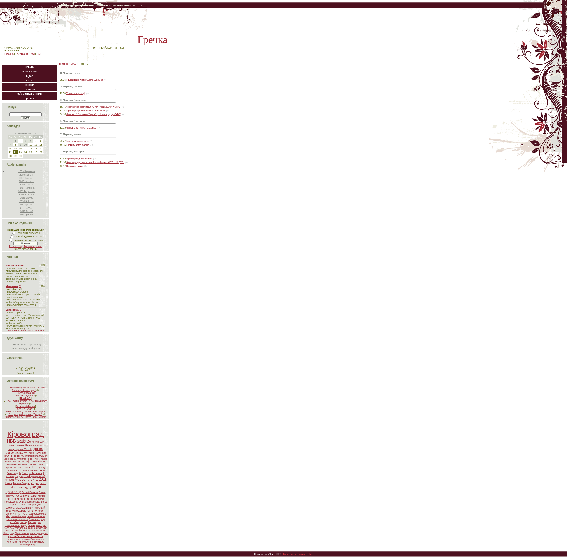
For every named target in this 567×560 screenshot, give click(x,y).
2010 (73, 63)
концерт (15, 455)
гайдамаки (27, 456)
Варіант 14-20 (36, 464)
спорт (33, 533)
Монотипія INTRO (15, 513)
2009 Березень (26, 171)
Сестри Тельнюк (32, 473)
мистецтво (25, 541)
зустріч (12, 536)
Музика (32, 522)
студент (19, 476)
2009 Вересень (26, 191)
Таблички (12, 464)
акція (21, 441)
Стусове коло (20, 495)
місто (34, 467)
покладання (39, 445)
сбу (16, 501)
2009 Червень (26, 181)
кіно (8, 516)
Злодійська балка (36, 513)
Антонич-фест (36, 510)
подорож (39, 499)
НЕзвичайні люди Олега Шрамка (84, 79)
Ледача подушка (25, 395)
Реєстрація (22, 54)
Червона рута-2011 (31, 479)
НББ (11, 441)
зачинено (23, 464)
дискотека (11, 467)
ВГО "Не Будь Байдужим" (26, 348)
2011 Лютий (26, 211)
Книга (8, 483)
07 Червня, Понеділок (73, 100)
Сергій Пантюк (30, 492)
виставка (24, 467)
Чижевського (22, 533)
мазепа (22, 461)
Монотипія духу (20, 487)
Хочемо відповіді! (75, 93)
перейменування (17, 519)
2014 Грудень (26, 214)
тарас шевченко (36, 530)
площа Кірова (15, 449)
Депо (30, 441)
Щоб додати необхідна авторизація (25, 330)
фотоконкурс (14, 539)
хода (24, 530)
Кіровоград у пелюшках (79, 158)
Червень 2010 (25, 133)
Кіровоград (25, 434)
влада (24, 525)
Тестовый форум (25, 406)
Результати (15, 246)
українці (14, 522)
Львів (27, 507)
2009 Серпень (27, 188)
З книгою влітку (74, 166)
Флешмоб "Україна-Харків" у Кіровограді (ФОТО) (93, 114)
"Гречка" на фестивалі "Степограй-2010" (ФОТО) (93, 106)
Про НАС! (25, 398)
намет (43, 461)
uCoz (310, 554)
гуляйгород (23, 458)
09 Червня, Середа (71, 86)
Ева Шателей (13, 530)
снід (12, 533)
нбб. (15, 461)
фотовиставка (15, 507)
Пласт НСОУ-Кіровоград (27, 344)
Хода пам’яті (11, 528)
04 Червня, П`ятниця (72, 121)
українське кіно (26, 528)
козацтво (41, 525)
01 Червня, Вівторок (72, 151)
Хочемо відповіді (25, 544)
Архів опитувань (33, 246)
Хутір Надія (34, 504)
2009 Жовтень (27, 194)
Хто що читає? (25, 409)
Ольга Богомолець (29, 501)
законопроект (12, 525)
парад (23, 522)
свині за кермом (36, 516)
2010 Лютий (26, 198)
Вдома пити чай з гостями (28, 240)
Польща (9, 501)
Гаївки (33, 495)
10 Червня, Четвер (71, 73)
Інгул (6, 456)
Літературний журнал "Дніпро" (25, 414)
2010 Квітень (26, 201)
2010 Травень (26, 204)
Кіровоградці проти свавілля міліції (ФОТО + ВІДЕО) (95, 162)
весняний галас (38, 458)
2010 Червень (26, 208)
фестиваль (38, 541)
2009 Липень (26, 184)
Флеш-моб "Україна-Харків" (81, 127)
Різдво (35, 483)
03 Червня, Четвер (71, 134)
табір (31, 452)
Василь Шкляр (24, 445)
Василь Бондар (21, 483)
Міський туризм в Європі (28, 236)
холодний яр (15, 498)
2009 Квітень (26, 174)
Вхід (32, 54)
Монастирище (14, 452)
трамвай (10, 445)
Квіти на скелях (25, 536)
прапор (28, 498)
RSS (39, 54)
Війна (6, 533)
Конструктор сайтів (294, 554)
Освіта (31, 525)
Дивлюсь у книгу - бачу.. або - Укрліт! (25, 411)
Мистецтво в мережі (77, 141)
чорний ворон (18, 516)
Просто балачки (26, 393)
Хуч (26, 452)
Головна (9, 54)
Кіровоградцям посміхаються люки (85, 110)
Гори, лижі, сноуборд (28, 233)
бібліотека (41, 528)
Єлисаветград (37, 519)
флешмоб (33, 461)
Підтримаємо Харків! (78, 145)
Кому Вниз (33, 470)
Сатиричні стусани (16, 470)
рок (39, 522)
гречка (41, 495)
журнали (39, 441)
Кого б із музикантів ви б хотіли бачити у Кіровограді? (27, 389)
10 (25, 144)
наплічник (40, 452)
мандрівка (33, 448)
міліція (38, 536)
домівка (8, 461)
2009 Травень (26, 178)
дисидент (42, 533)
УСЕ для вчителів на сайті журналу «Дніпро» (27, 402)
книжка (26, 539)
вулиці (41, 467)
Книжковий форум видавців (25, 509)
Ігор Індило (30, 476)
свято (43, 483)
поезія (23, 504)
